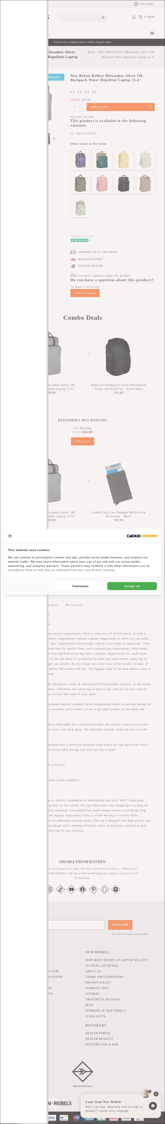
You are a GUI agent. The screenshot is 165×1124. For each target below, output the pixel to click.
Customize (80, 586)
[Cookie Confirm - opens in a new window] (142, 536)
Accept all (132, 586)
